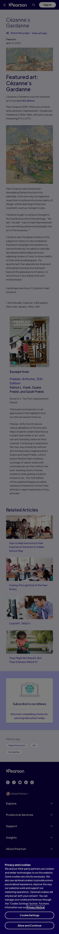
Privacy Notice (35, 907)
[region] (29, 896)
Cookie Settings (29, 915)
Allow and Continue (29, 925)
